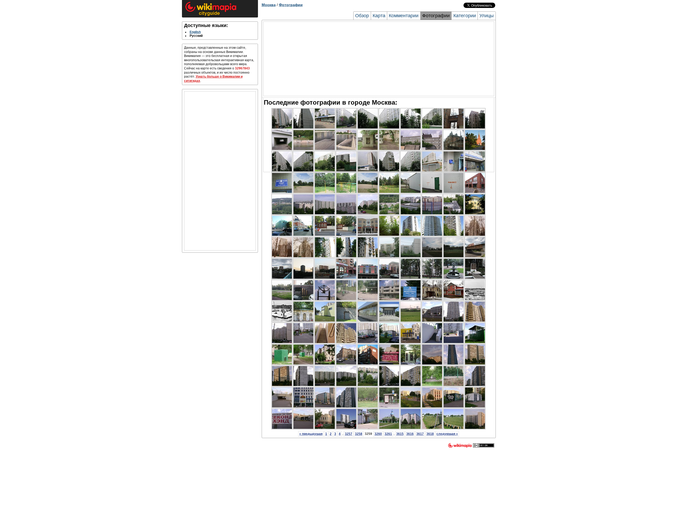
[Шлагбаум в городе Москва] (303, 333)
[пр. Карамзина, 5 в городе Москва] (325, 204)
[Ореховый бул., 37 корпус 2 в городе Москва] (411, 118)
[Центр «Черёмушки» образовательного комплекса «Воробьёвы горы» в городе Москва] (432, 397)
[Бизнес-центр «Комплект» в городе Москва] (411, 140)
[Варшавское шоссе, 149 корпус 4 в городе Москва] (432, 226)
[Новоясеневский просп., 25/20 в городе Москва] (346, 419)
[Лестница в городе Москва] (325, 333)
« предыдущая (311, 434)
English (195, 32)
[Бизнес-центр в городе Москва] (303, 226)
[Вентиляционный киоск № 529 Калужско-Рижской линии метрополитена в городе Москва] (411, 354)
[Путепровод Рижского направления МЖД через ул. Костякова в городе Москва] (475, 247)
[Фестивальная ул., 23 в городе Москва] (475, 226)
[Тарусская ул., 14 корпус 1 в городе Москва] (346, 397)
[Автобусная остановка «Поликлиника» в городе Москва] (346, 290)
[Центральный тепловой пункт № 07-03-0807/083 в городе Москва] (368, 333)
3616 (410, 434)
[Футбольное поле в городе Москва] (453, 247)
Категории (464, 15)
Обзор (362, 15)
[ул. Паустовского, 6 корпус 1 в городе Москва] (303, 419)
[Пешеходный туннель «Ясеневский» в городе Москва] (282, 397)
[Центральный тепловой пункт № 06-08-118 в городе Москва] (411, 183)
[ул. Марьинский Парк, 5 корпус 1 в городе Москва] (389, 247)
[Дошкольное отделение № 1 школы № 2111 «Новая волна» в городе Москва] (368, 226)
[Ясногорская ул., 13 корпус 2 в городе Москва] (282, 376)
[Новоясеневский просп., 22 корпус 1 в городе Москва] (325, 376)
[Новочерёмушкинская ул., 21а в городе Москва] (411, 333)
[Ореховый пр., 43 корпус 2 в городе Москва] (389, 161)
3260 (378, 434)
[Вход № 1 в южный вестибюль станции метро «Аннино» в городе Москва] (368, 312)
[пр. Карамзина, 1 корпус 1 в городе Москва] (303, 204)
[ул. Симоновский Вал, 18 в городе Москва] (453, 118)
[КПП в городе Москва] (453, 333)
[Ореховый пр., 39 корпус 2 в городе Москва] (432, 161)
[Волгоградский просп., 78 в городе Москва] (325, 269)
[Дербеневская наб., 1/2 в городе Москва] (475, 118)
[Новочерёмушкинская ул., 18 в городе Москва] (453, 312)
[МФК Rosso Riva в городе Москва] (432, 312)
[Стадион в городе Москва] (432, 247)
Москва (269, 5)
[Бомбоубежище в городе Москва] (368, 140)
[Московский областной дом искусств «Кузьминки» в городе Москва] (368, 269)
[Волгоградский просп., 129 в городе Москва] (411, 269)
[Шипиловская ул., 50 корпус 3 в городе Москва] (325, 118)
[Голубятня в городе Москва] (475, 333)
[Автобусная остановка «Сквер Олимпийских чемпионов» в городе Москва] (368, 290)
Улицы (486, 15)
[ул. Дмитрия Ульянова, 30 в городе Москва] (325, 354)
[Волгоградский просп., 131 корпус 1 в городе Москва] (432, 269)
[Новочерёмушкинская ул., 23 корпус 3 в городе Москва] (475, 312)
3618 (430, 434)
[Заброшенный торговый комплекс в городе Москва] (303, 397)
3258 (358, 434)
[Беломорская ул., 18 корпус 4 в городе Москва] (325, 247)
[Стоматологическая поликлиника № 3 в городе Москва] (475, 204)
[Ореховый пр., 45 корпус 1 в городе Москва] (282, 161)
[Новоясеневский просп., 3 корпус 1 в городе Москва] (303, 376)
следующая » (447, 434)
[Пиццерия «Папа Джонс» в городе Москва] (325, 419)
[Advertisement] (220, 170)
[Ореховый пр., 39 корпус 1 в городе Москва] (411, 161)
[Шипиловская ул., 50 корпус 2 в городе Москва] (346, 118)
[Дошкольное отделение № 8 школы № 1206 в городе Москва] (368, 376)
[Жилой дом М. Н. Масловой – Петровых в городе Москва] (325, 226)
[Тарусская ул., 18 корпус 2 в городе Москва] (475, 376)
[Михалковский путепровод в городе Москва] (282, 269)
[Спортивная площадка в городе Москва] (432, 204)
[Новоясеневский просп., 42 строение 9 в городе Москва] (368, 419)
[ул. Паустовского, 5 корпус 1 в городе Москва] (453, 354)
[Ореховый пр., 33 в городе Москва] (346, 161)
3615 (400, 434)
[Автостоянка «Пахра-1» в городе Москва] (411, 290)
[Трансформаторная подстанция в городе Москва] (389, 333)
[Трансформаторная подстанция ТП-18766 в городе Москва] (453, 397)
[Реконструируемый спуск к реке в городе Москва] (303, 140)
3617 (420, 434)
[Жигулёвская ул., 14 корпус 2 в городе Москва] (303, 269)
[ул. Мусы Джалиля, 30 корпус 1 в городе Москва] (282, 118)
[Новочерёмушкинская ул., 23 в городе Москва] (282, 333)
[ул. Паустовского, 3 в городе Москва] (432, 354)
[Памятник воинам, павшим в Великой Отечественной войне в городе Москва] (475, 269)
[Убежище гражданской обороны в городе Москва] (475, 290)
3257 (348, 434)
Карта (379, 15)
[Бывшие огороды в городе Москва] (282, 204)
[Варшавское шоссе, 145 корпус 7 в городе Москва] (389, 226)
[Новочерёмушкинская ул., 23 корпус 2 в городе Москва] (346, 333)
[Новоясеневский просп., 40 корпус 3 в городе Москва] (411, 419)
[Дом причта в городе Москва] (389, 419)
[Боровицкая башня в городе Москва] (475, 140)
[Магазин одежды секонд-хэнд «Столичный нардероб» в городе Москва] (282, 419)
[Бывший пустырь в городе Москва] (411, 312)
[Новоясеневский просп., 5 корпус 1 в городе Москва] (389, 376)
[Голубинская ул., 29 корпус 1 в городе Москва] (475, 419)
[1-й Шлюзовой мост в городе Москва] (282, 140)
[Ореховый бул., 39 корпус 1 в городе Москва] (389, 118)
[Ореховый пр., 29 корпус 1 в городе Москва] (325, 161)
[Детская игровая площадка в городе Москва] (368, 397)
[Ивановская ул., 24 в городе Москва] (432, 290)
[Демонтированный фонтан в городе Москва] (453, 269)
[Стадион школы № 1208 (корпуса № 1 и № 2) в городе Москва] (282, 290)
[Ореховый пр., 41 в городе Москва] (368, 161)
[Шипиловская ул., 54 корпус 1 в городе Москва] (303, 118)
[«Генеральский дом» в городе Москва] (346, 354)
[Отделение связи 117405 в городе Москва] (453, 161)
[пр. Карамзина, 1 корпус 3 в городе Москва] (346, 204)
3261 (388, 434)
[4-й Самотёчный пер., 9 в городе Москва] (368, 354)
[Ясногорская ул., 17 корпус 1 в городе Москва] (475, 354)
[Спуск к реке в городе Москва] (325, 140)
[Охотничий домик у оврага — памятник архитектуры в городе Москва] (303, 312)
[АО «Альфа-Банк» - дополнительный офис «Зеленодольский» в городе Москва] (346, 269)
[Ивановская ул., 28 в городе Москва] (453, 290)
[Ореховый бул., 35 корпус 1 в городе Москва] (432, 118)
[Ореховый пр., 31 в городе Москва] (303, 161)
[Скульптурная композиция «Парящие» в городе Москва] (325, 290)
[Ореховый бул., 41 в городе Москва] (368, 118)
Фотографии (291, 5)
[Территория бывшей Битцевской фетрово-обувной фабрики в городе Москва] (325, 312)
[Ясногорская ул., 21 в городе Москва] (389, 290)
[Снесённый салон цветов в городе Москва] (389, 354)
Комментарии (403, 15)
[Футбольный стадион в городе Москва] (303, 183)
